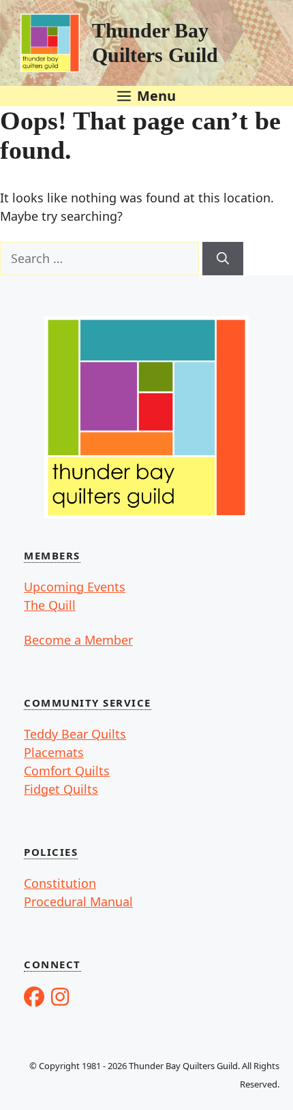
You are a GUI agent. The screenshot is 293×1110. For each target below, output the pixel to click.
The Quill (50, 605)
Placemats (54, 752)
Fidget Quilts (61, 789)
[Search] (222, 258)
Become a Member (78, 640)
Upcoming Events (74, 587)
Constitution (60, 883)
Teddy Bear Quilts (75, 734)
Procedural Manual (78, 901)
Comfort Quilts (67, 770)
